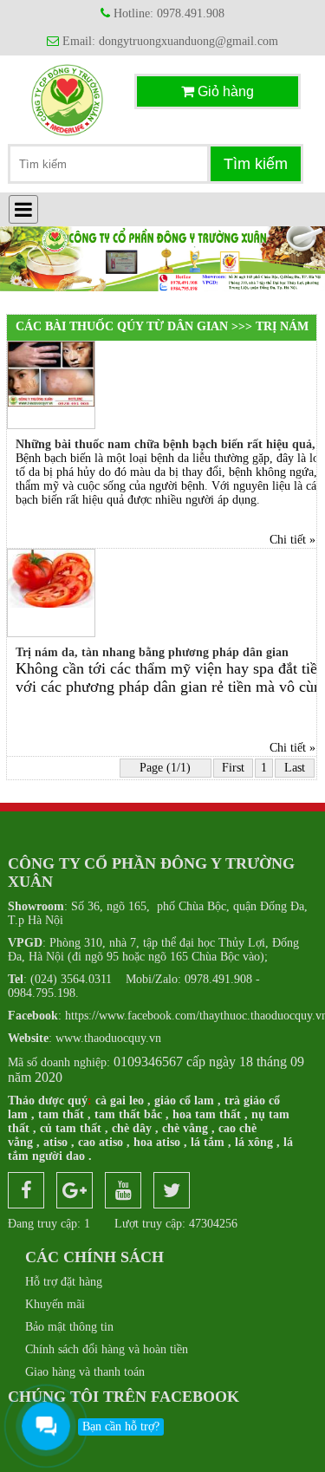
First (233, 767)
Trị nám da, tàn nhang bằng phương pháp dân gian (152, 652)
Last (295, 767)
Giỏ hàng (224, 91)
